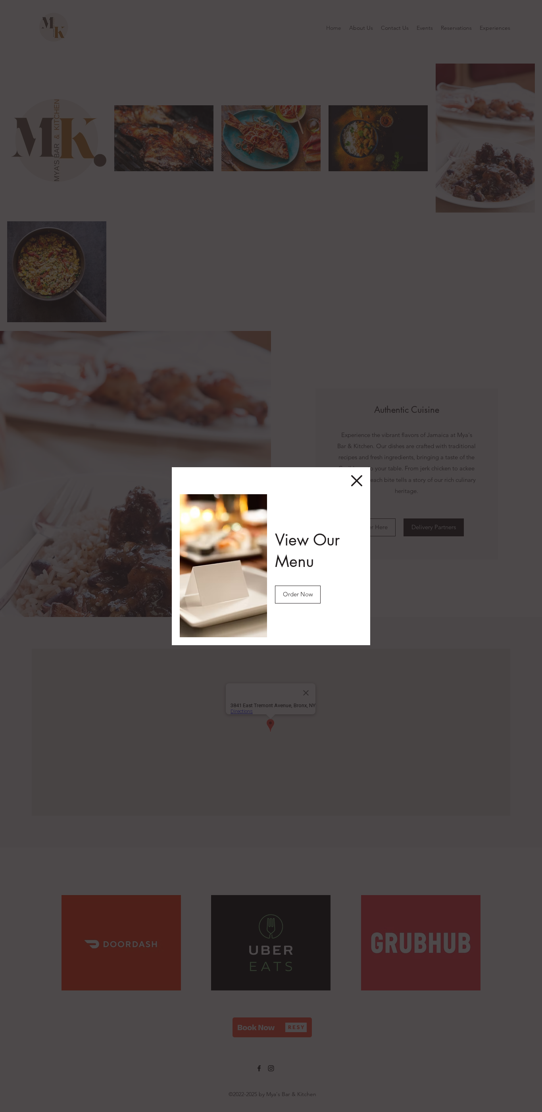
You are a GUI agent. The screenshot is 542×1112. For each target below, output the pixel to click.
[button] (356, 480)
